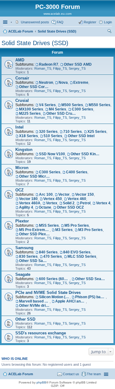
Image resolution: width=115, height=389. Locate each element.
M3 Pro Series (90, 230)
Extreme (80, 82)
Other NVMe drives (34, 305)
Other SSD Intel (81, 136)
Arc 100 (46, 194)
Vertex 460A (29, 203)
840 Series (48, 252)
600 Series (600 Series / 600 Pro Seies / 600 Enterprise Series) (54, 279)
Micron (22, 167)
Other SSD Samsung (34, 261)
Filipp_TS (60, 68)
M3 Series (64, 230)
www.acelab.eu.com (57, 13)
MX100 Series (31, 109)
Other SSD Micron (34, 176)
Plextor (22, 221)
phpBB (41, 382)
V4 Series (47, 105)
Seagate (22, 274)
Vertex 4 (103, 203)
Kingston (24, 149)
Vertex (51, 203)
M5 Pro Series (76, 225)
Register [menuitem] (90, 22)
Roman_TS (42, 68)
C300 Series (82, 109)
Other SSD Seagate (90, 279)
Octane (45, 207)
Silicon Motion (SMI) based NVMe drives (54, 297)
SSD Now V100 (52, 154)
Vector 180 (28, 199)
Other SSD (25, 319)
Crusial (22, 100)
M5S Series (49, 225)
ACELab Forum (20, 31)
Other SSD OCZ (70, 207)
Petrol (85, 203)
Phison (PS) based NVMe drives (90, 297)
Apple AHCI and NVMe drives (70, 301)
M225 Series (30, 113)
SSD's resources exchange (40, 333)
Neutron (46, 82)
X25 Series (96, 131)
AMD (19, 60)
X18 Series (28, 136)
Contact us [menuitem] (71, 374)
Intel (19, 127)
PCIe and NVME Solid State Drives (48, 292)
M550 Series (99, 105)
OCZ (19, 190)
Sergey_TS (77, 68)
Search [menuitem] (109, 31)
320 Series (48, 131)
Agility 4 (26, 207)
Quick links (6, 22)
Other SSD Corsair (34, 87)
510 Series (53, 136)
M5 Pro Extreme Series (34, 230)
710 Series (72, 131)
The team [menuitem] (94, 374)
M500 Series (72, 105)
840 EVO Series (76, 252)
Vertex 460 (76, 199)
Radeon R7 (48, 64)
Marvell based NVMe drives (34, 301)
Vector (64, 194)
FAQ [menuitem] (60, 22)
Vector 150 (84, 194)
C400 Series (76, 172)
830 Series (28, 256)
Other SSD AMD (78, 64)
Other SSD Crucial (61, 113)
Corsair (22, 78)
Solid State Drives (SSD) (57, 31)
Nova (63, 82)
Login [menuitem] (108, 22)
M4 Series (57, 109)
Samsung (24, 247)
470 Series (52, 256)
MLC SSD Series (81, 256)
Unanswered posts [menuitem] (35, 22)
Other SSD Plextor (34, 234)
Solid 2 (69, 203)
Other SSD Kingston (86, 154)
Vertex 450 (52, 199)
